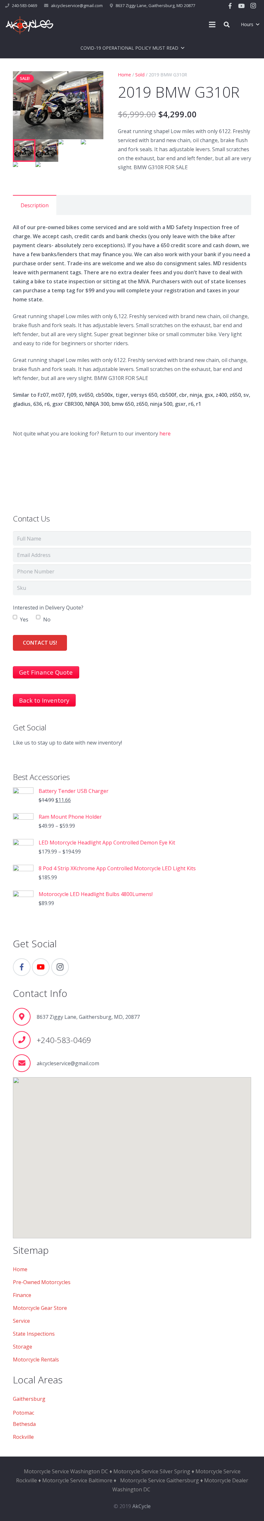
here (165, 433)
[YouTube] (241, 6)
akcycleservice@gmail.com (77, 5)
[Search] (227, 24)
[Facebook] (230, 6)
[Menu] (212, 24)
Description (35, 205)
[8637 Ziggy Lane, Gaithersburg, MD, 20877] (25, 1017)
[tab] (34, 205)
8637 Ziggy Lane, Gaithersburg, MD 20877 (155, 5)
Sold (140, 75)
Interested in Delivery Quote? (48, 607)
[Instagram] (253, 6)
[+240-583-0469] (25, 1040)
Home (124, 75)
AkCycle (141, 1506)
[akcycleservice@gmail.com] (25, 1063)
